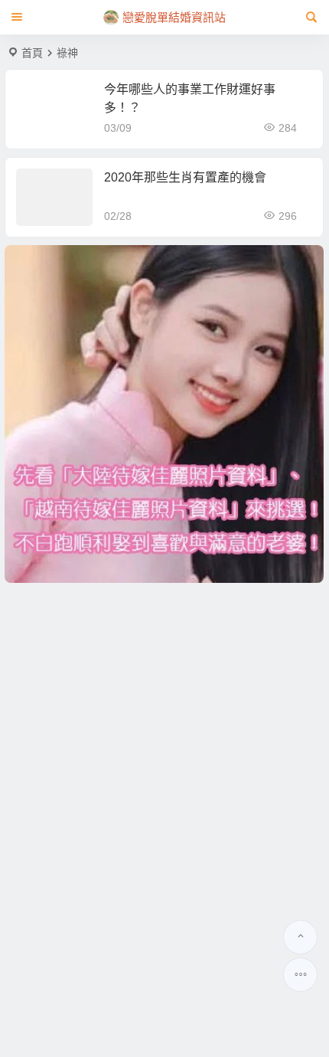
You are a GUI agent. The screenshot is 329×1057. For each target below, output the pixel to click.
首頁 (32, 53)
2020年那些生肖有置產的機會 (185, 177)
